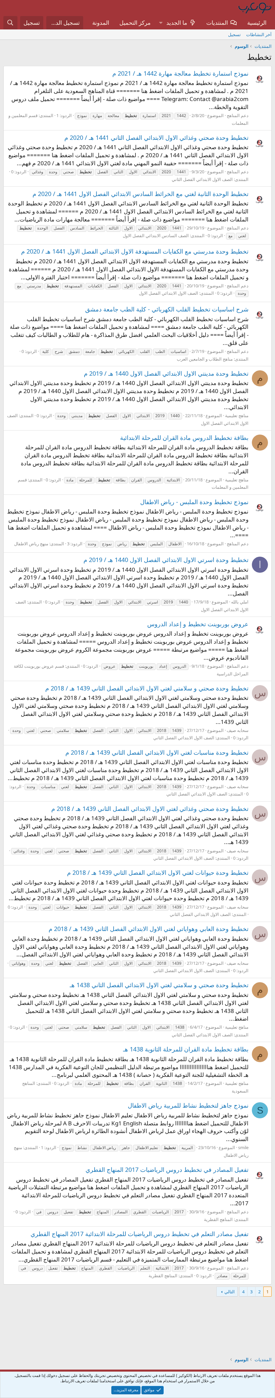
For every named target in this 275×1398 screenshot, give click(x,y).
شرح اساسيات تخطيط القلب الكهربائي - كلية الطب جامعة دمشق (167, 309)
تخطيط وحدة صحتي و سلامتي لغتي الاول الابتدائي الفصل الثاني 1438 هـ (159, 985)
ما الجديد (176, 22)
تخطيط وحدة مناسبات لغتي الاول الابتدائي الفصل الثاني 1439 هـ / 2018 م (157, 752)
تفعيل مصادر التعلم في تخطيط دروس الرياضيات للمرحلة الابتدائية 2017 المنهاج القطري (140, 1234)
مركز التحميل (135, 22)
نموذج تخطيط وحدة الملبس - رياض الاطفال (194, 502)
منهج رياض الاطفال (31, 544)
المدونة (100, 22)
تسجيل (234, 34)
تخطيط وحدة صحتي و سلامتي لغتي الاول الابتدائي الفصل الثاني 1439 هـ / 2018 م (147, 688)
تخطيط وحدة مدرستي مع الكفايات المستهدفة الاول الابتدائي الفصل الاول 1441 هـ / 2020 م (135, 251)
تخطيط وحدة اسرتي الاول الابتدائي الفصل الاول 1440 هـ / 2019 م (166, 560)
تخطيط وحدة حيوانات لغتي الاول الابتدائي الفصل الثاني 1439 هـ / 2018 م (158, 872)
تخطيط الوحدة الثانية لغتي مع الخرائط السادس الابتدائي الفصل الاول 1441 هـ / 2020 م (141, 194)
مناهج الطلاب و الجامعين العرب (205, 359)
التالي (229, 1292)
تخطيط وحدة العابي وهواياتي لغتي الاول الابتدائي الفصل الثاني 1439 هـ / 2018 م (149, 929)
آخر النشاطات (259, 34)
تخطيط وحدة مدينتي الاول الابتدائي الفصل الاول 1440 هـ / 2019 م (166, 373)
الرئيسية (257, 22)
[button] (161, 22)
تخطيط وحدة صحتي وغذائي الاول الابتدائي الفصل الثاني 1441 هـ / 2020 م (156, 137)
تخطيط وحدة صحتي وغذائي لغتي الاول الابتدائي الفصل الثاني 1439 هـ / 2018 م (150, 809)
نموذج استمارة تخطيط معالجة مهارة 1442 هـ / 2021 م (180, 73)
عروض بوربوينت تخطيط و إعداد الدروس (198, 624)
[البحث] (10, 22)
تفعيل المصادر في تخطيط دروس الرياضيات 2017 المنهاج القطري (167, 1170)
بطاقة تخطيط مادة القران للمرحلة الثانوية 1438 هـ (186, 1049)
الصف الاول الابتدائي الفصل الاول (168, 293)
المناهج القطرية (218, 1219)
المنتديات (217, 22)
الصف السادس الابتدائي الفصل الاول (156, 235)
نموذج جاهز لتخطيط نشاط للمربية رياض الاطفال (188, 1105)
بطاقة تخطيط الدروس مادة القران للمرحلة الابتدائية (184, 438)
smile (243, 1147)
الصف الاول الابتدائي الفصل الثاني (202, 179)
